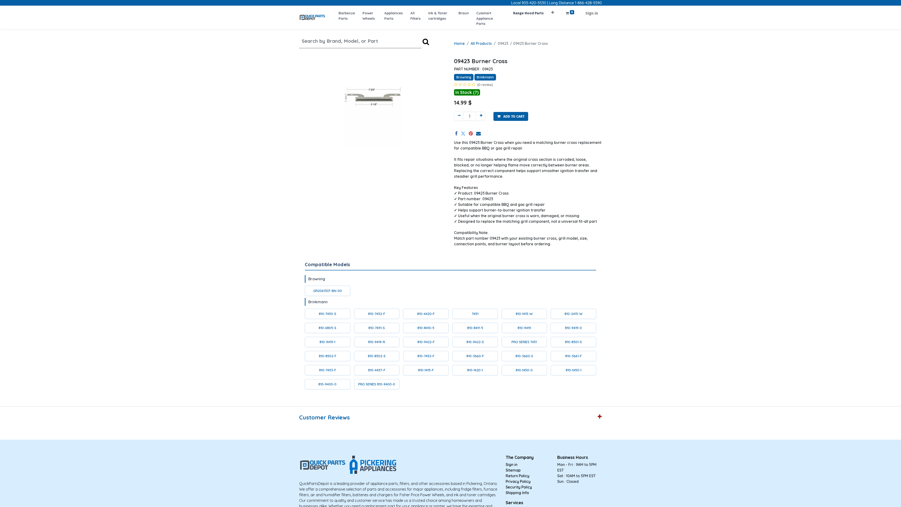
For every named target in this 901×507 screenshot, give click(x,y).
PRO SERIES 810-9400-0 (376, 384)
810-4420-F (426, 314)
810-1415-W (524, 314)
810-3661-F (573, 356)
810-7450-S (327, 314)
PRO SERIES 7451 (524, 342)
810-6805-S (327, 328)
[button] (552, 11)
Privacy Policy (518, 481)
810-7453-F (327, 370)
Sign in (591, 13)
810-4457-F (376, 370)
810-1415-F (426, 370)
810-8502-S (377, 356)
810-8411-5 (475, 328)
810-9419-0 (573, 328)
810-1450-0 (524, 370)
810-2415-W (573, 314)
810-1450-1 (573, 370)
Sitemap (513, 470)
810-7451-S (376, 328)
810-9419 (524, 328)
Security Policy (519, 487)
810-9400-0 (327, 384)
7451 (475, 314)
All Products (481, 43)
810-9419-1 (327, 342)
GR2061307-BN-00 (327, 291)
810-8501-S (573, 342)
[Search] (426, 41)
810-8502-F (327, 356)
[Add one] (480, 116)
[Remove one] (458, 116)
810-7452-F (376, 314)
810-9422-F (426, 342)
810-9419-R (376, 342)
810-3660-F (475, 356)
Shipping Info (517, 492)
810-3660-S (524, 356)
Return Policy (517, 475)
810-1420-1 (475, 370)
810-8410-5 (425, 328)
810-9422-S (475, 342)
